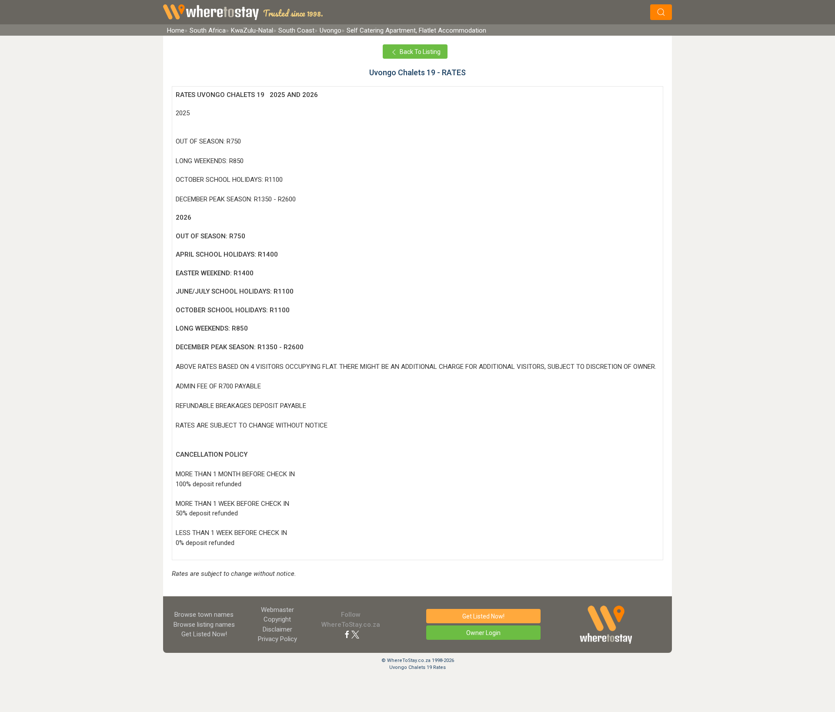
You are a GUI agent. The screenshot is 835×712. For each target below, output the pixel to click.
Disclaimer (277, 629)
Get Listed (204, 634)
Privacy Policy (277, 639)
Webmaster (277, 610)
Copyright (277, 619)
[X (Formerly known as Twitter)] (355, 634)
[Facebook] (347, 634)
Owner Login (483, 632)
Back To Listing (419, 51)
